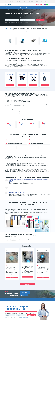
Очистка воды (23, 7)
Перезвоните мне (40, 20)
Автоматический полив (44, 7)
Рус (49, 1)
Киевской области (25, 293)
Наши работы (31, 1)
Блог (41, 1)
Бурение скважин (7, 7)
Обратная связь (39, 4)
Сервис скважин (29, 7)
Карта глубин (18, 1)
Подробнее (12, 277)
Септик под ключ (37, 7)
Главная (6, 1)
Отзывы (37, 1)
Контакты (24, 1)
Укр (45, 1)
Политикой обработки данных (24, 22)
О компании (12, 1)
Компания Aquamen (9, 28)
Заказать (10, 85)
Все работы (27, 284)
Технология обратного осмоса (33, 56)
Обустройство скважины (15, 7)
